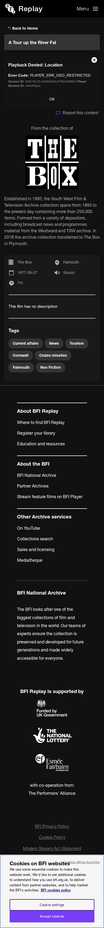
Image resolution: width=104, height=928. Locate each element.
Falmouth (71, 262)
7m (20, 282)
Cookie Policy (52, 837)
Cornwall (21, 355)
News (54, 343)
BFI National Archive (36, 475)
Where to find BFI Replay (41, 422)
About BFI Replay (37, 411)
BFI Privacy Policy (52, 826)
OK (52, 99)
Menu (83, 9)
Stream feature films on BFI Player (49, 496)
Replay (30, 8)
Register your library (36, 433)
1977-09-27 (27, 272)
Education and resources (41, 443)
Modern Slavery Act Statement (52, 848)
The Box (25, 262)
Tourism (77, 343)
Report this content (80, 113)
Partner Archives (33, 486)
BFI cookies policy (56, 890)
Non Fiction (50, 367)
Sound (68, 272)
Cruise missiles (53, 355)
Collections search (35, 538)
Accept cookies (52, 916)
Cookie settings (52, 905)
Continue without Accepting (82, 862)
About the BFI (33, 464)
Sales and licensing (35, 549)
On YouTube (28, 528)
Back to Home (24, 28)
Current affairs (25, 343)
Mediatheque (29, 560)
